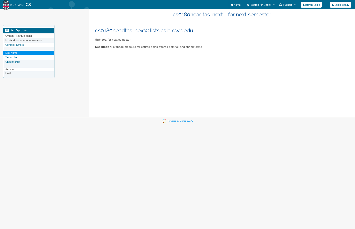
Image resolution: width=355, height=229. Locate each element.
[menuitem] (236, 4)
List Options (18, 30)
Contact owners (14, 44)
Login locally (341, 5)
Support (287, 5)
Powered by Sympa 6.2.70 (180, 121)
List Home (11, 52)
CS (28, 4)
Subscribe (11, 57)
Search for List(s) (260, 5)
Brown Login (312, 5)
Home (237, 5)
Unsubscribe (12, 61)
